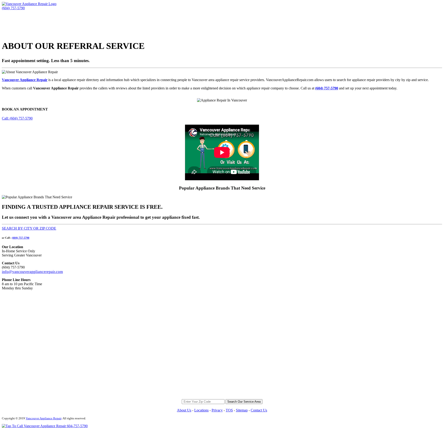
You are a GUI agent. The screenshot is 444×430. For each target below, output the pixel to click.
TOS (229, 410)
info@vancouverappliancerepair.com (32, 271)
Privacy (217, 410)
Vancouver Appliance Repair (24, 80)
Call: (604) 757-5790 (17, 118)
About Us (184, 410)
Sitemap (242, 410)
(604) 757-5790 (20, 237)
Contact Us (259, 410)
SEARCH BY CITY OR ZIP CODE (29, 228)
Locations (201, 410)
